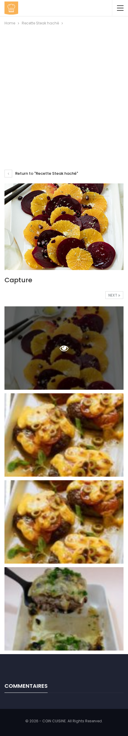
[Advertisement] (64, 93)
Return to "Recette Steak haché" (46, 173)
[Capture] (64, 435)
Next (113, 295)
